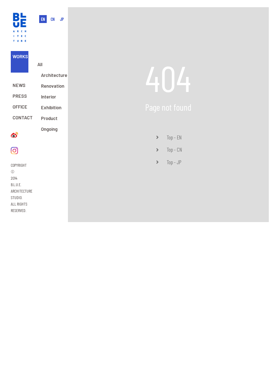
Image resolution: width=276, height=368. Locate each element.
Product (49, 118)
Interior (48, 97)
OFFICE (20, 107)
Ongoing (49, 129)
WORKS (20, 56)
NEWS (19, 85)
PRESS (20, 96)
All (39, 64)
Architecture (54, 75)
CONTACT (23, 117)
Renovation (52, 86)
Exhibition (51, 107)
